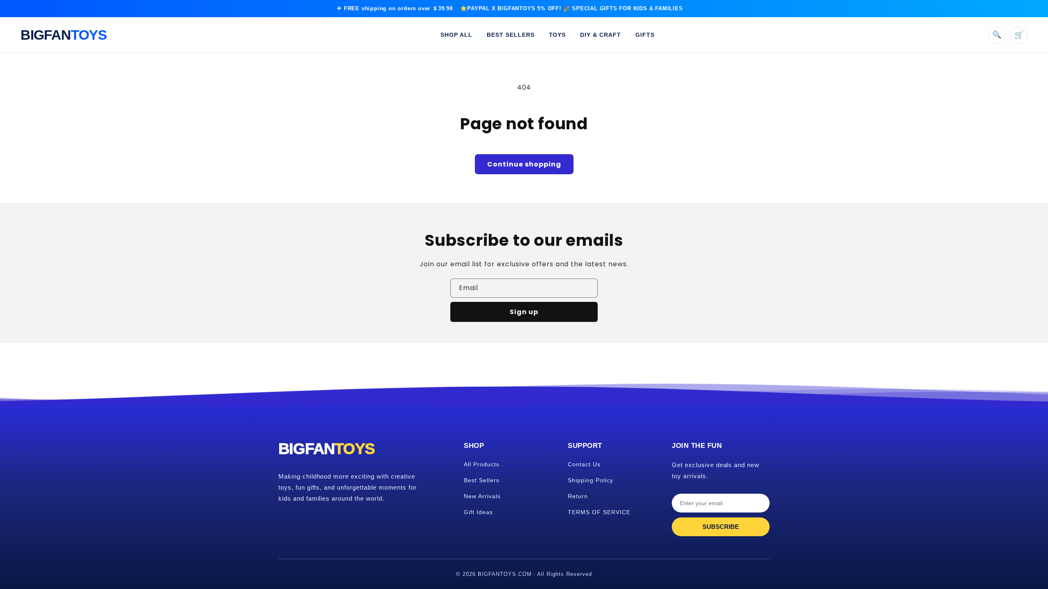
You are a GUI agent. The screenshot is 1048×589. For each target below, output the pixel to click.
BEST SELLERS (511, 34)
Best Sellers (481, 480)
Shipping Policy (590, 480)
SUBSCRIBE (720, 526)
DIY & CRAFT (600, 34)
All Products (481, 464)
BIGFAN (63, 35)
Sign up (524, 312)
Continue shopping (524, 164)
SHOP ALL (456, 34)
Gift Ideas (478, 512)
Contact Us (584, 464)
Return (578, 496)
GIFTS (645, 34)
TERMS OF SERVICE (599, 512)
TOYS (557, 34)
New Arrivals (482, 496)
